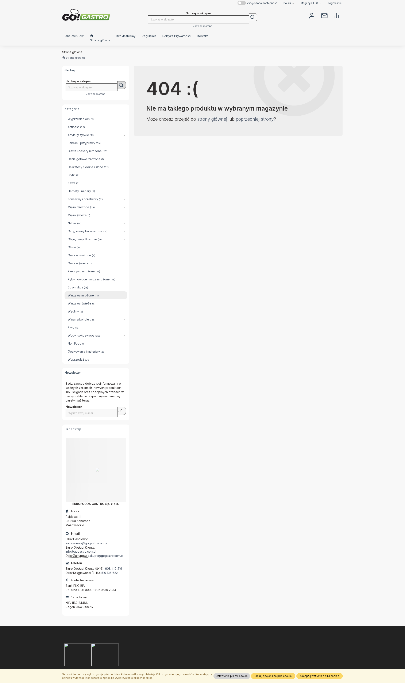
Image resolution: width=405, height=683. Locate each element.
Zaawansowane (202, 26)
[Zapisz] (121, 411)
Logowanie (335, 3)
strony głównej (212, 119)
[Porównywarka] (337, 15)
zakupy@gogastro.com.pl (105, 555)
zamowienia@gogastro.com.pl (86, 543)
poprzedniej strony (255, 119)
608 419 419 (113, 568)
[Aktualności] (324, 15)
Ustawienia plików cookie (232, 676)
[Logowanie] (312, 15)
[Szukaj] (253, 17)
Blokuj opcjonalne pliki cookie (273, 676)
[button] (289, 3)
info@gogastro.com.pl (81, 551)
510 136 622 (109, 573)
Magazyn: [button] (309, 3)
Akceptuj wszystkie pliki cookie (319, 676)
